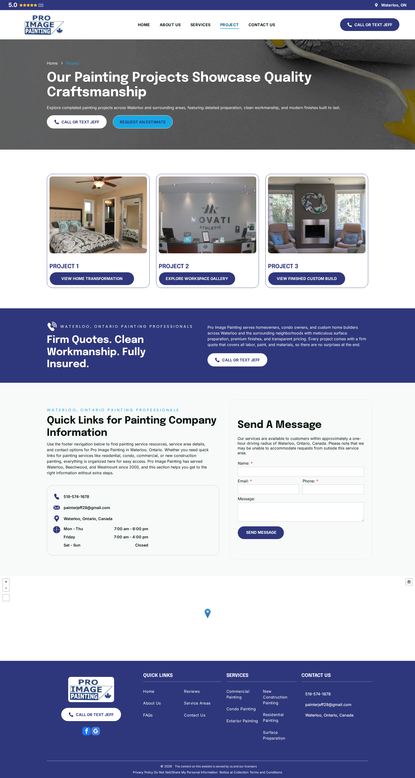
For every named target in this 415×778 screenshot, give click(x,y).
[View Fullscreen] (6, 598)
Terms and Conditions (266, 772)
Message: (246, 498)
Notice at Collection (234, 772)
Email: (243, 481)
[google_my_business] (96, 731)
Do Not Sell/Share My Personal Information (186, 772)
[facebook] (86, 731)
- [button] (6, 588)
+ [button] (6, 582)
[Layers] (409, 582)
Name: (244, 463)
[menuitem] (144, 25)
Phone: (309, 481)
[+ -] (207, 618)
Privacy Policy (143, 772)
